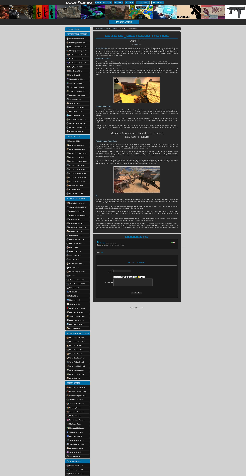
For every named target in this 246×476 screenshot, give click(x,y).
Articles (118, 3)
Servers (130, 3)
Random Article (124, 22)
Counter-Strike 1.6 (101, 48)
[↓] (174, 242)
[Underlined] (121, 277)
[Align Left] (124, 277)
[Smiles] (139, 277)
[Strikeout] (119, 277)
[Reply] (184, 247)
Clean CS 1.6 (158, 3)
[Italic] (117, 277)
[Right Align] (128, 277)
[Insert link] (134, 277)
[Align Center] (126, 277)
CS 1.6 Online (143, 3)
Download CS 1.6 (103, 3)
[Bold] (114, 277)
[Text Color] (131, 277)
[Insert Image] (136, 277)
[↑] (172, 242)
